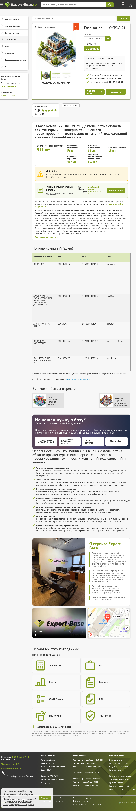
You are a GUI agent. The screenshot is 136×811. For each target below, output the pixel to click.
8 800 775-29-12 (115, 82)
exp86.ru (110, 296)
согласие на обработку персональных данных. (18, 804)
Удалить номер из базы (119, 779)
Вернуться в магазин (46, 27)
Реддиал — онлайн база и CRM (85, 782)
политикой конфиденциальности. (19, 800)
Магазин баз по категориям (84, 763)
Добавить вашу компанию (120, 776)
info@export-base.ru (93, 188)
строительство (70, 105)
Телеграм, (6, 764)
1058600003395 (90, 323)
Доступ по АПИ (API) (49, 776)
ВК (17, 764)
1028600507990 (90, 358)
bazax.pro (111, 264)
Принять (45, 798)
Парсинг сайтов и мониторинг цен (87, 767)
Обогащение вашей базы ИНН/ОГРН (88, 760)
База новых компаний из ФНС (53, 767)
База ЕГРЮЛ (46, 770)
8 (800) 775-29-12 (8, 95)
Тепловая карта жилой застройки (86, 778)
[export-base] (21, 4)
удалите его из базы (70, 735)
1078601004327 (90, 341)
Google (63, 798)
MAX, (13, 764)
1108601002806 (90, 296)
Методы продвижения (50, 783)
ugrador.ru (111, 358)
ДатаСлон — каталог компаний (85, 785)
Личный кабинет (48, 760)
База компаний (47, 763)
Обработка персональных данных (87, 804)
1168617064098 (90, 264)
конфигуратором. (8, 86)
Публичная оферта (80, 801)
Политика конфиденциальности (86, 798)
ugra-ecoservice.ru (115, 341)
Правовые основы (116, 783)
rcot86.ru (111, 323)
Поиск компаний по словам (52, 779)
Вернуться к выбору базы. (46, 236)
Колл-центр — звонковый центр (86, 772)
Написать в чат (116, 190)
